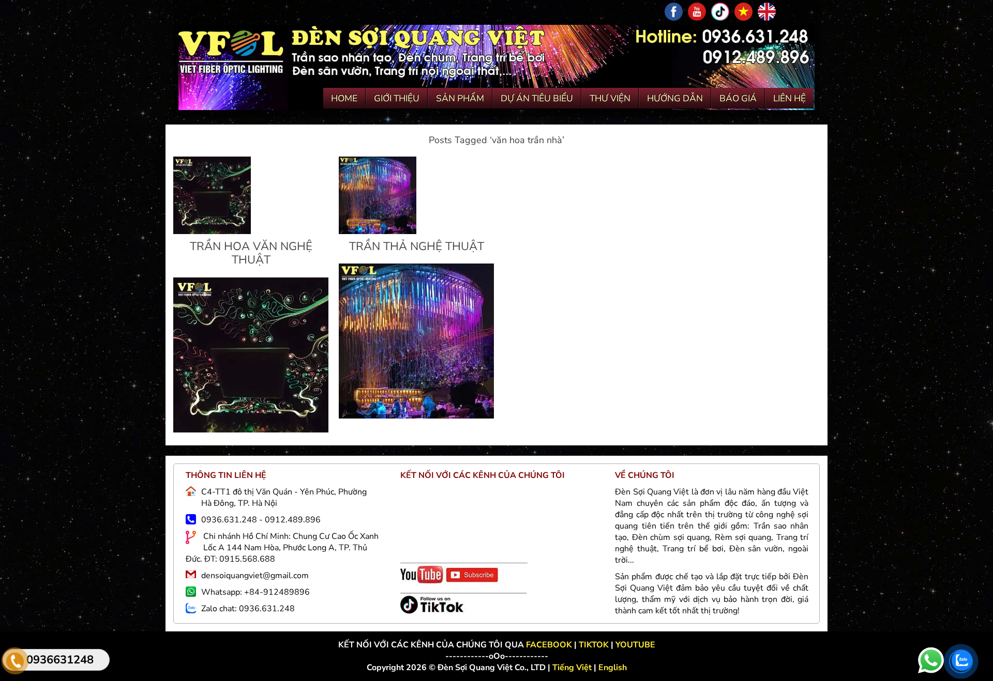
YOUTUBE (635, 645)
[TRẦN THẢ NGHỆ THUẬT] (377, 231)
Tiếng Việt (573, 667)
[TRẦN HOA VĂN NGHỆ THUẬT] (212, 231)
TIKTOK (594, 645)
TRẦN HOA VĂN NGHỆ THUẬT (251, 253)
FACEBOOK (550, 645)
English (612, 667)
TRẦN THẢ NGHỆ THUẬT (416, 246)
